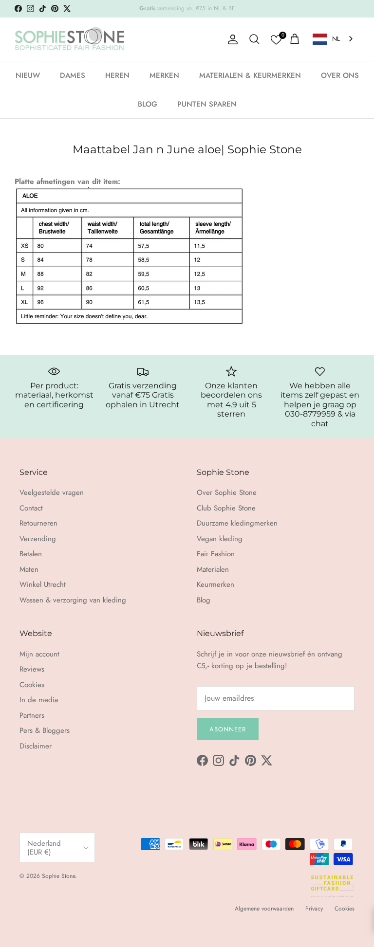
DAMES (72, 75)
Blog (203, 600)
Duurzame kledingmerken (237, 523)
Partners (31, 715)
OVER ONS (340, 75)
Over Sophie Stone (227, 492)
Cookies (31, 684)
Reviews (31, 669)
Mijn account (39, 654)
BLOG (147, 104)
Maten (28, 569)
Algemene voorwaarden (264, 908)
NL (336, 38)
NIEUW (28, 75)
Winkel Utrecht (42, 584)
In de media (38, 699)
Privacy (314, 908)
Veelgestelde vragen (51, 492)
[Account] (231, 39)
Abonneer (227, 729)
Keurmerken (215, 584)
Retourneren (38, 523)
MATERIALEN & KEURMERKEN (250, 75)
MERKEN (164, 75)
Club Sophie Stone (226, 508)
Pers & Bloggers (44, 730)
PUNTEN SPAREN (207, 104)
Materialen (213, 569)
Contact (31, 508)
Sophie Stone (58, 876)
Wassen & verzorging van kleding (72, 600)
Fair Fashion (216, 553)
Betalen (30, 553)
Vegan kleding (220, 538)
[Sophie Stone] (69, 39)
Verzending (37, 538)
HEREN (117, 75)
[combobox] (333, 39)
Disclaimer (35, 746)
